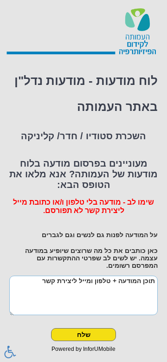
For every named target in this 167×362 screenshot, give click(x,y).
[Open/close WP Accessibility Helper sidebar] (10, 352)
